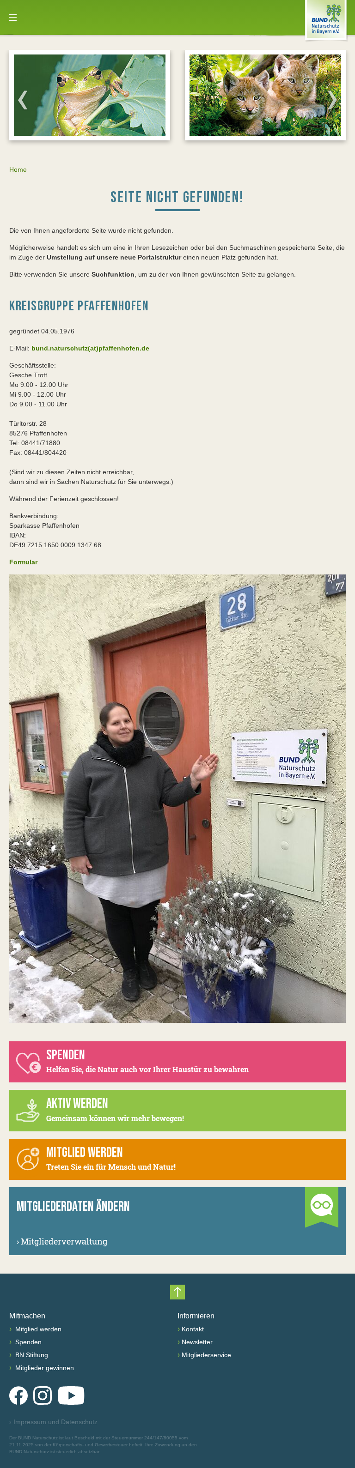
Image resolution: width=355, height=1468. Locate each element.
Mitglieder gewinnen (43, 1367)
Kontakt (193, 1329)
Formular (23, 562)
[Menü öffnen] (13, 17)
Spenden (27, 1342)
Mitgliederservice (206, 1355)
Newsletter (197, 1342)
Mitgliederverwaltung (62, 1241)
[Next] (332, 99)
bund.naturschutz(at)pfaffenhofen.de (90, 348)
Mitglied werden (37, 1329)
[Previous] (23, 99)
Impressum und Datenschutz (53, 1422)
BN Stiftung (30, 1355)
